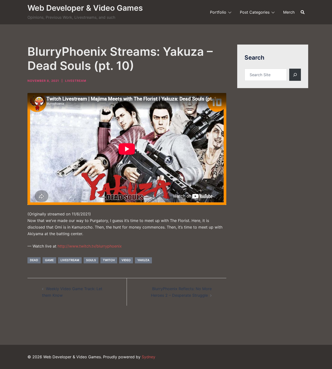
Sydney (148, 356)
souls (91, 260)
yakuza (143, 260)
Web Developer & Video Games (85, 8)
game (49, 260)
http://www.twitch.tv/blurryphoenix (90, 246)
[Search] (295, 75)
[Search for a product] (303, 12)
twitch (109, 260)
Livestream (75, 81)
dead (34, 260)
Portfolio (218, 12)
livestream (70, 260)
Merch (289, 12)
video (126, 260)
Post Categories (255, 12)
